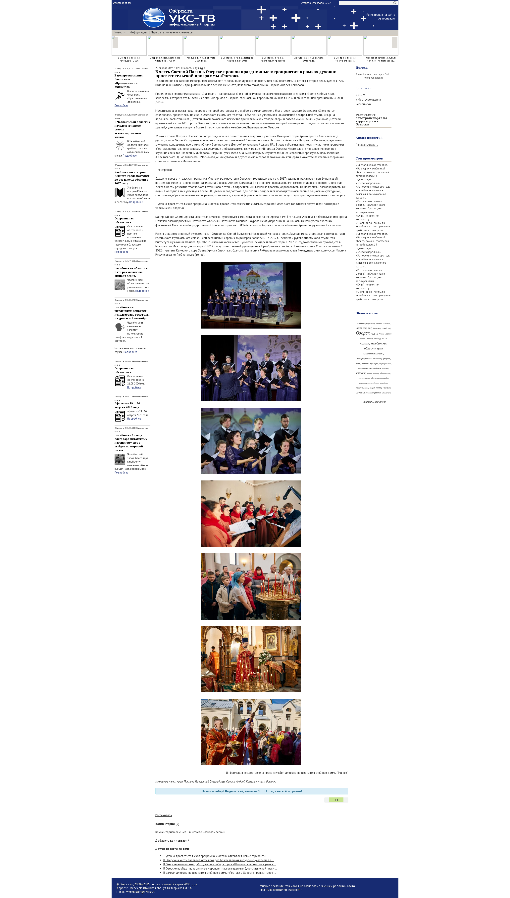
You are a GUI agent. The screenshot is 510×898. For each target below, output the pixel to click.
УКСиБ (384, 338)
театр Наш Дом (383, 387)
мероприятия (385, 363)
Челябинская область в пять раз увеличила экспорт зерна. (131, 272)
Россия (370, 338)
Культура (200, 68)
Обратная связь (122, 3)
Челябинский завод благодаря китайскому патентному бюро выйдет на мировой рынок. (131, 442)
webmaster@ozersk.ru (140, 892)
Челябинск (364, 343)
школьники (386, 392)
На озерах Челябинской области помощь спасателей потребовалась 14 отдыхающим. (372, 174)
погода (385, 378)
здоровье (365, 363)
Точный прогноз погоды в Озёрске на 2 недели (382, 74)
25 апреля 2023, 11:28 (167, 68)
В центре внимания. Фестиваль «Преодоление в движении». (129, 81)
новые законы (373, 373)
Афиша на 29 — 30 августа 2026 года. (127, 405)
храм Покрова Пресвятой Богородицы (201, 781)
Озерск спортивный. (369, 183)
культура (374, 363)
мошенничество (365, 368)
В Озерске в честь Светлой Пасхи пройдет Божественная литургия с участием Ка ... (218, 860)
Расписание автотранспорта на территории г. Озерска (371, 119)
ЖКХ (370, 328)
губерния (386, 358)
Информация (138, 32)
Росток (270, 781)
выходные (377, 358)
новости (361, 373)
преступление (362, 387)
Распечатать (163, 815)
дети (358, 363)
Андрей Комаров (246, 781)
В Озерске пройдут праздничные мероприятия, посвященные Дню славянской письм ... (220, 868)
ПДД (373, 334)
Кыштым (377, 328)
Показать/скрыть (367, 145)
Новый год (386, 328)
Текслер (377, 338)
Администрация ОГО (366, 323)
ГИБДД (359, 328)
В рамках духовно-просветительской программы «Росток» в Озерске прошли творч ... (219, 873)
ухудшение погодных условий (368, 392)
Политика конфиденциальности (281, 890)
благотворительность (373, 353)
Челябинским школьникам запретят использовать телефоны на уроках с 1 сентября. (132, 312)
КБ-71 (362, 95)
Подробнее (121, 105)
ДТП (364, 328)
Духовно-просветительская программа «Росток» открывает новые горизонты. (214, 856)
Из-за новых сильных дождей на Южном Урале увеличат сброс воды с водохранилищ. (370, 207)
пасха (261, 781)
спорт (372, 387)
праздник (383, 383)
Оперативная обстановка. (124, 220)
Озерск (230, 781)
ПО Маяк (379, 334)
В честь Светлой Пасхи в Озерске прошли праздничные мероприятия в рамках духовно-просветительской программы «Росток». (246, 73)
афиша (380, 348)
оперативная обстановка (370, 378)
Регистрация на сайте (381, 15)
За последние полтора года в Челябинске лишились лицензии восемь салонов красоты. (373, 192)
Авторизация (386, 18)
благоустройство (364, 358)
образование (385, 373)
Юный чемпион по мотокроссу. (367, 217)
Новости (120, 32)
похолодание (373, 383)
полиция (362, 383)
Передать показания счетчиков (172, 32)
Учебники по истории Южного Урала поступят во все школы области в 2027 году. (132, 177)
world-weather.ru (374, 77)
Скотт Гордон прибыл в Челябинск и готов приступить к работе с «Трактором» (373, 226)
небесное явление (381, 368)
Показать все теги (374, 402)
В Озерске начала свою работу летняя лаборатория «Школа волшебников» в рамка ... (219, 864)
